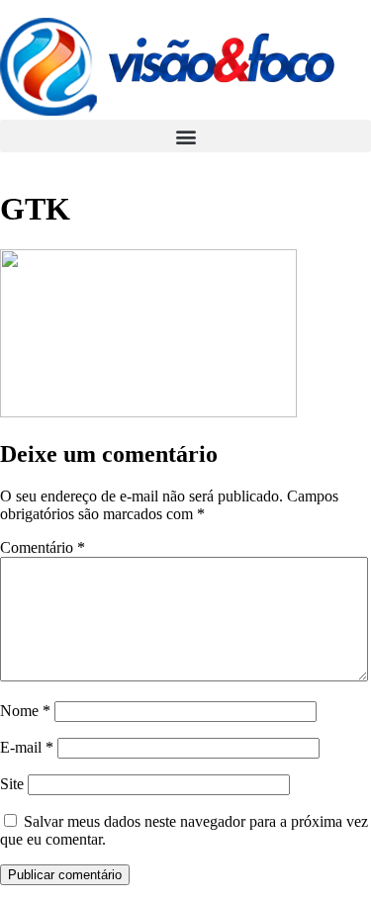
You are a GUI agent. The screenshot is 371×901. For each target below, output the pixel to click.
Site (12, 783)
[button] (185, 136)
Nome (25, 710)
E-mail (26, 747)
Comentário (42, 547)
